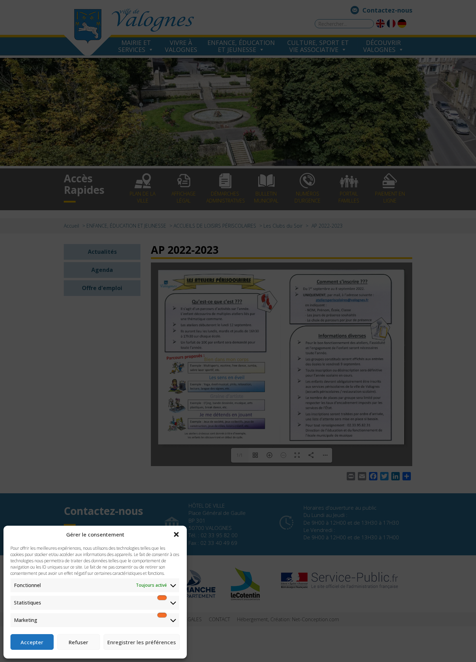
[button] (176, 534)
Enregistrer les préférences (141, 642)
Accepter (32, 642)
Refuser (78, 642)
